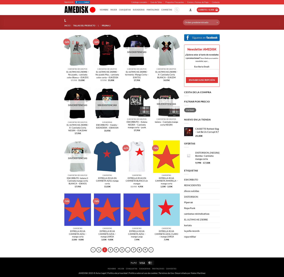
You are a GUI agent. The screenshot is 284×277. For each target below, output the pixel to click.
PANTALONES (153, 10)
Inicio (67, 25)
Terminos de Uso (166, 273)
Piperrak (188, 202)
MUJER (113, 10)
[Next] (151, 249)
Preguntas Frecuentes (174, 2)
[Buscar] (176, 9)
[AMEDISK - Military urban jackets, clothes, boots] (79, 10)
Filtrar (190, 110)
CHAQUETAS (125, 10)
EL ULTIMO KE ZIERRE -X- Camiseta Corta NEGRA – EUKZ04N (78, 128)
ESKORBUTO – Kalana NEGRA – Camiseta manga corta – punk (137, 125)
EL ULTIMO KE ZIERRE (196, 219)
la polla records (192, 230)
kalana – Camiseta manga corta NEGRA (166, 123)
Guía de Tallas (156, 2)
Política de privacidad (117, 273)
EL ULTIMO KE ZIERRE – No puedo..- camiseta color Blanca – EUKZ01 (77, 74)
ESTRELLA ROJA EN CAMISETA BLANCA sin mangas (137, 181)
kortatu (188, 225)
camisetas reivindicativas (196, 213)
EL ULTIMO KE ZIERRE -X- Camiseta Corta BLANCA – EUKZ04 (166, 74)
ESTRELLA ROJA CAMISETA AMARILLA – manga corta (166, 181)
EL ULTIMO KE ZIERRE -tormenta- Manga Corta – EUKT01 (137, 74)
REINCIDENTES (192, 185)
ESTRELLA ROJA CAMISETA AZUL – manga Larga (137, 234)
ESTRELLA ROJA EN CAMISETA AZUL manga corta (107, 181)
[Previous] (93, 249)
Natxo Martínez (198, 273)
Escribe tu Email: (202, 66)
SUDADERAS (139, 10)
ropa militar (190, 236)
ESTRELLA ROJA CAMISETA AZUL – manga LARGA (107, 234)
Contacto (216, 2)
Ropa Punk (189, 208)
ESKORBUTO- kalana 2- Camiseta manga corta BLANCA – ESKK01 (77, 181)
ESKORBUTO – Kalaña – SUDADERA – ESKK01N (107, 126)
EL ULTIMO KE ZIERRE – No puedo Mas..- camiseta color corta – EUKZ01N (107, 74)
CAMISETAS (166, 10)
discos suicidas (191, 190)
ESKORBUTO (191, 179)
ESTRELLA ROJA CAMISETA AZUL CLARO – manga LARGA (166, 234)
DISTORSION (191, 196)
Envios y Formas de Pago (198, 2)
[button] (190, 10)
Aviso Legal (101, 273)
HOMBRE (104, 10)
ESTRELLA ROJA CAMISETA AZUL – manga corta (78, 234)
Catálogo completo (139, 2)
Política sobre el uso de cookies (143, 273)
